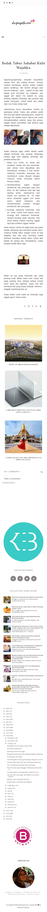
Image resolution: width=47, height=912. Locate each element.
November (11, 741)
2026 (7, 708)
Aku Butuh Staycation (14, 749)
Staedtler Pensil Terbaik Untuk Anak (19, 746)
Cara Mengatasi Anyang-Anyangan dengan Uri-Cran (25, 760)
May (9, 796)
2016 (7, 736)
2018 (7, 730)
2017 (7, 733)
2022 (7, 719)
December (11, 738)
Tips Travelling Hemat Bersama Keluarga (21, 765)
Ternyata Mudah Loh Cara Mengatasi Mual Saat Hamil (26, 667)
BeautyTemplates (23, 907)
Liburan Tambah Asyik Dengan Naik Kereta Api (27, 676)
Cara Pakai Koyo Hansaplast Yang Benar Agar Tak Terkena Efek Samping (27, 646)
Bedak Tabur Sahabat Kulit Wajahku (19, 782)
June (9, 794)
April (9, 799)
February (11, 805)
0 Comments (24, 73)
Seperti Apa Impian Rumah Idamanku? (23, 364)
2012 (7, 819)
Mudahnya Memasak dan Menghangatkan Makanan (25, 754)
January (10, 807)
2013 (7, 816)
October (10, 743)
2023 (7, 717)
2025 (7, 711)
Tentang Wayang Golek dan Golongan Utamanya (24, 762)
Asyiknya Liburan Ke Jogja (16, 751)
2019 (7, 727)
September (12, 785)
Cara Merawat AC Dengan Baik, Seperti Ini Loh (22, 772)
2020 (7, 725)
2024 (7, 714)
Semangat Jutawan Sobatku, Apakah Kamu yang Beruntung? (26, 637)
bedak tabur (37, 230)
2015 (7, 811)
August (10, 788)
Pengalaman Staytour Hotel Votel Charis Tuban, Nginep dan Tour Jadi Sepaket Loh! (27, 627)
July (9, 791)
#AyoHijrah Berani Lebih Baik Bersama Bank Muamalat (26, 617)
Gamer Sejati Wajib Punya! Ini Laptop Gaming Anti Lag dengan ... (23, 411)
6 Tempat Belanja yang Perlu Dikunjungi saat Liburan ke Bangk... (23, 459)
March (10, 802)
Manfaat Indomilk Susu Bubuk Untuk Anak (27, 597)
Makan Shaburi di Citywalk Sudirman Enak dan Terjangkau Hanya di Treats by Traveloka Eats (27, 657)
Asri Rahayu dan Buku (14, 757)
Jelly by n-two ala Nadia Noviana (18, 779)
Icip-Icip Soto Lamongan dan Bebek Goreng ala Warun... (23, 776)
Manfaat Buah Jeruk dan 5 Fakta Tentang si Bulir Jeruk (27, 608)
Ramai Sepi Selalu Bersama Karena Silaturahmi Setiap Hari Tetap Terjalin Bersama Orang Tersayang (26, 687)
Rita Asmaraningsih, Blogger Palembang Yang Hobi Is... (24, 768)
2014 (7, 813)
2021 (7, 722)
